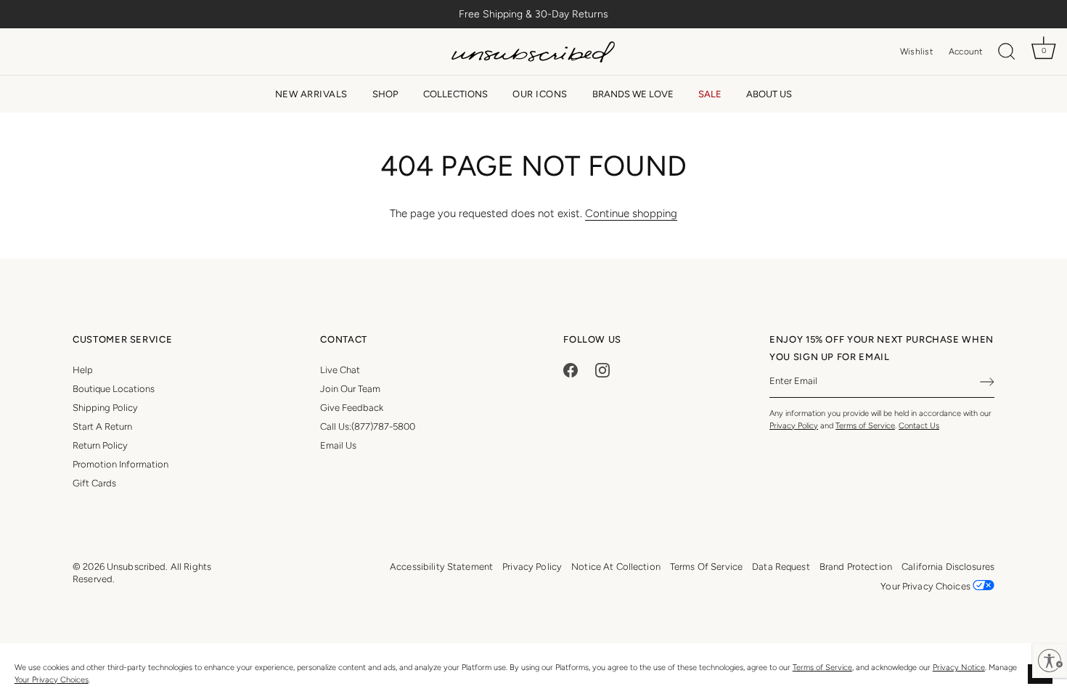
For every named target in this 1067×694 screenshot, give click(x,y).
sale (709, 94)
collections (455, 94)
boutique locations (114, 388)
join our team (350, 388)
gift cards (94, 483)
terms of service (706, 566)
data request (781, 566)
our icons (540, 94)
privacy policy (532, 566)
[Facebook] (570, 369)
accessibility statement (441, 566)
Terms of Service (822, 667)
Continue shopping (631, 213)
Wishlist (916, 51)
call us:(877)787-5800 (367, 426)
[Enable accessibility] (1049, 660)
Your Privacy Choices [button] (926, 586)
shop (385, 94)
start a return (102, 426)
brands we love (633, 94)
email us (338, 445)
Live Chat (340, 369)
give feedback (351, 407)
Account (966, 51)
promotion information (120, 464)
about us (769, 94)
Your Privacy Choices (52, 680)
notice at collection (616, 566)
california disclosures (948, 566)
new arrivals (311, 94)
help (83, 369)
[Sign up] (987, 382)
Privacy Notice (959, 667)
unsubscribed (136, 566)
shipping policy (105, 407)
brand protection (855, 566)
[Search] (1006, 52)
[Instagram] (602, 369)
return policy (100, 445)
